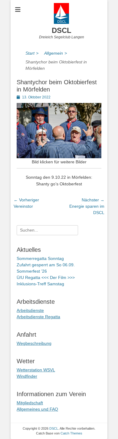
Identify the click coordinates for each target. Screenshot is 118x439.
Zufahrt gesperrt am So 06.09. (46, 264)
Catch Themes (71, 433)
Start (31, 53)
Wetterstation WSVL (36, 369)
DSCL (61, 30)
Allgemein (55, 53)
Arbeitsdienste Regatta (38, 316)
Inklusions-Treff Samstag (40, 283)
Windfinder (27, 376)
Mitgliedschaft (30, 402)
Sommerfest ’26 (32, 271)
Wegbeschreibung (34, 343)
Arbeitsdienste (30, 310)
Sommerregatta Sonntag (40, 258)
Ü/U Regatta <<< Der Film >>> (46, 277)
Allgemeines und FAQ (37, 409)
